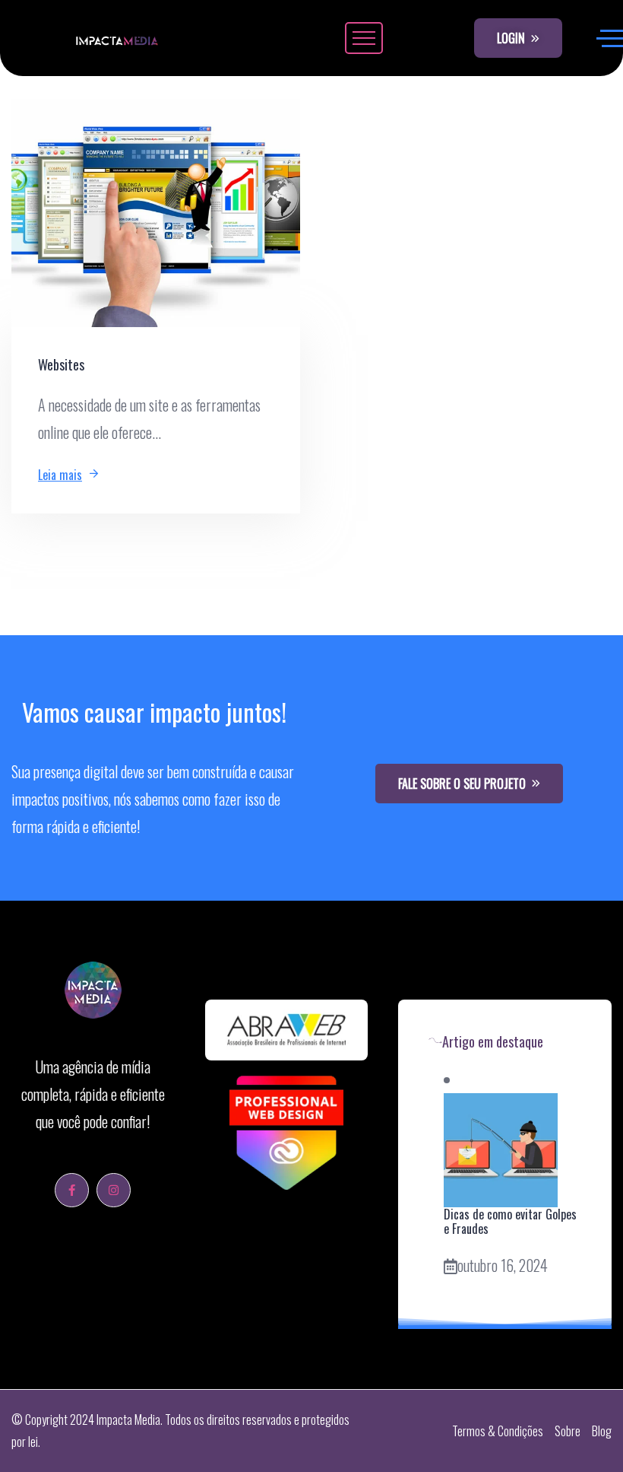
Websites (61, 364)
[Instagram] (113, 1190)
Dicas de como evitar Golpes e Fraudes (510, 1221)
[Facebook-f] (72, 1190)
